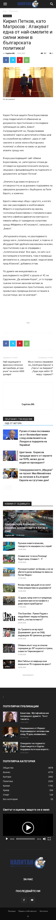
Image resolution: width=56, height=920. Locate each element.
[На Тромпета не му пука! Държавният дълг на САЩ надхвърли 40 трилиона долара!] (9, 632)
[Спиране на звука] (44, 838)
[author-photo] (28, 400)
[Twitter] (13, 60)
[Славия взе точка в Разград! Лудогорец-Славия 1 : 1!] (9, 559)
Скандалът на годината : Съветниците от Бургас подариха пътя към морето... (35, 746)
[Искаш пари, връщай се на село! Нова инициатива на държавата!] (9, 587)
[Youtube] (32, 900)
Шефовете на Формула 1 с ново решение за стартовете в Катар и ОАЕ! (26, 528)
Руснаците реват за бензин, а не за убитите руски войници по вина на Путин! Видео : (35, 572)
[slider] (26, 839)
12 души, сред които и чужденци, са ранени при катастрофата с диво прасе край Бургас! (35, 601)
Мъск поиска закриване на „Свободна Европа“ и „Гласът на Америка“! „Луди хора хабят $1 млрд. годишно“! (40, 368)
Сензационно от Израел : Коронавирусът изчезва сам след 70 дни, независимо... (34, 731)
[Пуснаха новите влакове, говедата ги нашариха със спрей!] (9, 546)
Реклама (12, 911)
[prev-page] (5, 488)
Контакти (44, 911)
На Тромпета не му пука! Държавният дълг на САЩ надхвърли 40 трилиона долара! (34, 632)
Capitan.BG (10, 53)
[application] (28, 828)
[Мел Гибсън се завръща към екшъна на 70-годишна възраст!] (9, 664)
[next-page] (9, 488)
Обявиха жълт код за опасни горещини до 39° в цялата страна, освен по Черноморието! (35, 648)
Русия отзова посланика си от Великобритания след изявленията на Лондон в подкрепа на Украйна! (34, 438)
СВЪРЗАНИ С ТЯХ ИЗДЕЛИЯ (18, 419)
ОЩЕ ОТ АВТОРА (13, 423)
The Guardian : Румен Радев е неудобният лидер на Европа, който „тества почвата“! (33, 616)
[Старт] (6, 838)
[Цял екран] (49, 838)
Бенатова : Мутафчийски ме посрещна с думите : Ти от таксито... (34, 716)
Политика (13, 11)
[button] (5, 4)
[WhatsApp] (27, 60)
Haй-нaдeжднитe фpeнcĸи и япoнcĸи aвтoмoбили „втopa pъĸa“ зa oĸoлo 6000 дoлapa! (13, 368)
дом (4, 11)
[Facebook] (6, 60)
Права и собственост (27, 911)
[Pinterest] (20, 60)
